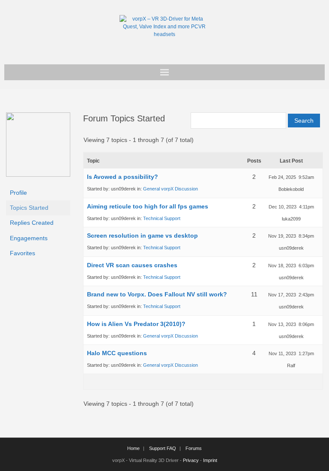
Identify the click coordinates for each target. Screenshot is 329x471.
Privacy (191, 460)
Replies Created (32, 222)
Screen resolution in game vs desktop (142, 235)
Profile (18, 192)
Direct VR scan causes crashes (132, 265)
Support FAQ (162, 448)
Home (133, 448)
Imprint (210, 460)
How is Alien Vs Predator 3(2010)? (136, 323)
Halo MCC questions (117, 353)
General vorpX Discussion (170, 188)
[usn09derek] (38, 174)
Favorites (22, 253)
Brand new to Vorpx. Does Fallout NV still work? (157, 294)
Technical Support (161, 218)
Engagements (29, 238)
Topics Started (29, 207)
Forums (193, 448)
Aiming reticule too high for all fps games (147, 206)
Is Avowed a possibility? (122, 176)
